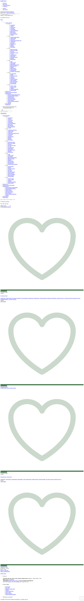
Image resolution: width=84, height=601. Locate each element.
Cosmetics (12, 42)
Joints (11, 61)
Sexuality (12, 77)
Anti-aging (12, 28)
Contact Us (5, 6)
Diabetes (12, 44)
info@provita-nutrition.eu (14, 580)
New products (8, 103)
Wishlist (4, 8)
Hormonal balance (13, 57)
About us (5, 3)
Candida (12, 35)
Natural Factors (11, 96)
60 (3, 203)
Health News (8, 104)
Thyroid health (13, 83)
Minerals (12, 67)
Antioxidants (12, 29)
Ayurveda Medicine (14, 30)
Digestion (12, 46)
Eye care (12, 53)
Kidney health (13, 62)
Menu (1, 19)
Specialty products (13, 79)
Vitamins (12, 88)
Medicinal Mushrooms (14, 64)
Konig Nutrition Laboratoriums (14, 94)
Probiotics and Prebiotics (15, 71)
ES (4, 1)
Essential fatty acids (14, 52)
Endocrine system (13, 49)
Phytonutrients (13, 70)
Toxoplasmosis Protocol (4, 295)
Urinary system (13, 85)
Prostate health (13, 73)
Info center (5, 4)
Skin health (12, 78)
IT (5, 1)
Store (4, 199)
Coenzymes (12, 39)
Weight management (14, 89)
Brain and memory (14, 33)
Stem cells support (13, 81)
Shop (1, 199)
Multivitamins (13, 68)
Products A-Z (8, 91)
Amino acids (12, 27)
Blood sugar (12, 31)
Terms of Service (8, 593)
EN (1, 1)
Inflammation (12, 59)
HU (3, 1)
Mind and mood (13, 65)
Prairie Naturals (11, 100)
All (7, 203)
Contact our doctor (6, 5)
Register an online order (10, 588)
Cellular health (13, 38)
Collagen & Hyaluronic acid (15, 40)
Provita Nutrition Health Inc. (13, 101)
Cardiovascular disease (14, 37)
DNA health (12, 47)
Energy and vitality (14, 50)
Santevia (9, 102)
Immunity (12, 58)
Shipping (7, 590)
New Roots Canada (11, 99)
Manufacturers (8, 93)
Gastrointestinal (13, 54)
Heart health (12, 56)
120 (5, 203)
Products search (5, 14)
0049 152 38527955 (10, 12)
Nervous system (13, 69)
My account (5, 9)
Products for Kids (13, 75)
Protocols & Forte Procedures (11, 92)
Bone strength (13, 32)
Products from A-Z (60, 298)
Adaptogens (12, 25)
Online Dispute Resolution (10, 594)
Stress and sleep (13, 82)
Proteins (11, 74)
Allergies (12, 26)
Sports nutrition (13, 80)
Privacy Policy (8, 592)
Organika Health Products (13, 95)
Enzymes (12, 51)
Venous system (13, 86)
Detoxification (13, 43)
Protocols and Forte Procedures (71, 298)
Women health (13, 90)
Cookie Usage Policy (9, 591)
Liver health (12, 63)
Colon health (12, 41)
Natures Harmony (11, 98)
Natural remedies (8, 22)
